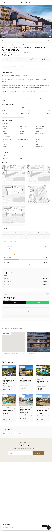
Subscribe (38, 453)
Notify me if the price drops (28, 54)
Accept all (46, 526)
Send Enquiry (27, 306)
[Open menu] (49, 2)
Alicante (13, 433)
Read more (4, 100)
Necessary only (37, 526)
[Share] (48, 40)
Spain (19, 433)
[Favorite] (50, 40)
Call (15, 302)
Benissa (5, 433)
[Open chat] (49, 528)
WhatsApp (38, 302)
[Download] (2, 40)
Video (3, 36)
